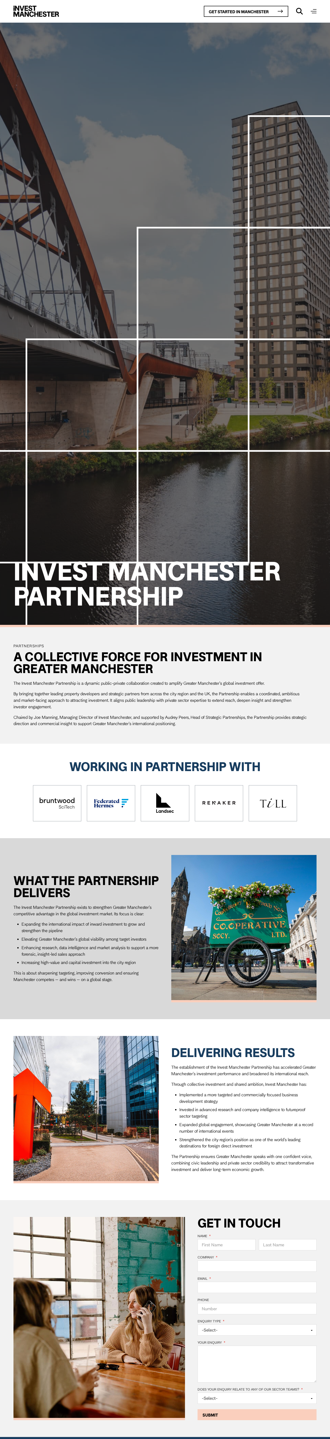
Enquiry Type (211, 1321)
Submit (210, 1415)
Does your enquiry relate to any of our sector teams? (250, 1389)
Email (204, 1278)
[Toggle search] (299, 11)
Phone (203, 1300)
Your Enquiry (211, 1342)
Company (208, 1257)
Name (204, 1236)
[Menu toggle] (314, 11)
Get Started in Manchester (239, 11)
